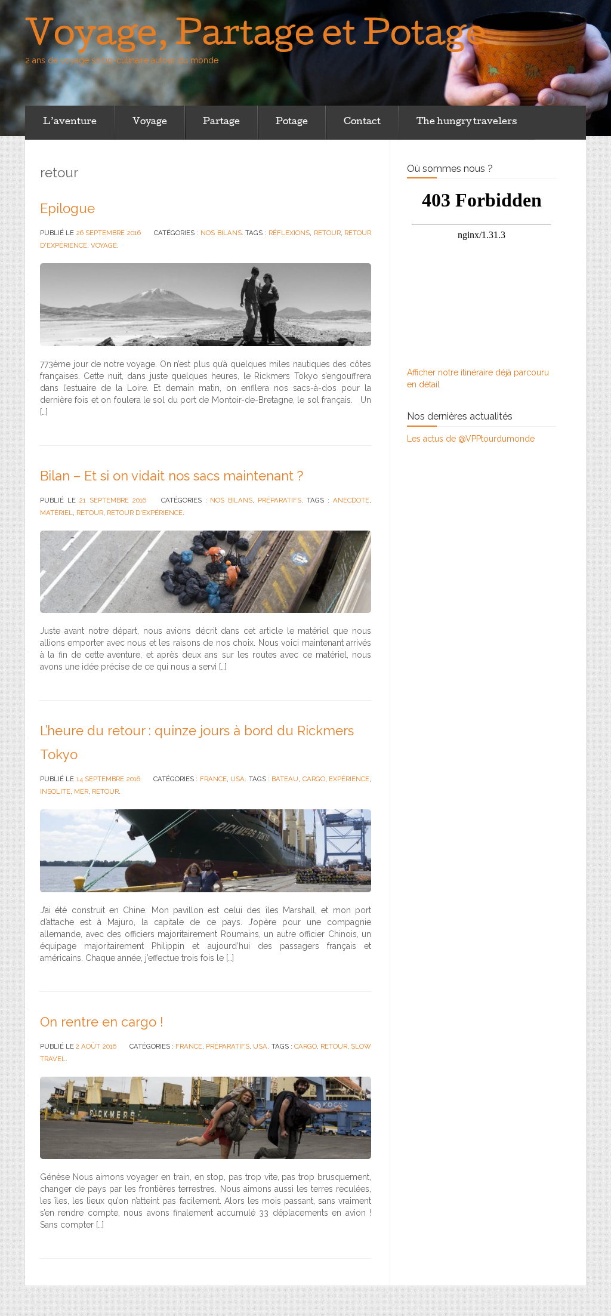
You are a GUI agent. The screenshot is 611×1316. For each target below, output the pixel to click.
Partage (221, 122)
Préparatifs (279, 500)
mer (81, 791)
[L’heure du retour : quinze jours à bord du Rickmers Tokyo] (205, 850)
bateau (284, 779)
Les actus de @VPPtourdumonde (471, 438)
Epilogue (67, 208)
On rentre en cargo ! (101, 1022)
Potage (292, 122)
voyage (104, 245)
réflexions (289, 233)
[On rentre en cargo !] (205, 1117)
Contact (362, 122)
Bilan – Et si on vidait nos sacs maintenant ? (171, 475)
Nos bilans (220, 233)
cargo (314, 779)
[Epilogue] (205, 304)
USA (237, 779)
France (213, 779)
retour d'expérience (145, 512)
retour (327, 233)
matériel (56, 512)
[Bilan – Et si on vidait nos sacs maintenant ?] (205, 570)
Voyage (149, 122)
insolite (55, 791)
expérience (349, 779)
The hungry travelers (466, 122)
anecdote (351, 500)
